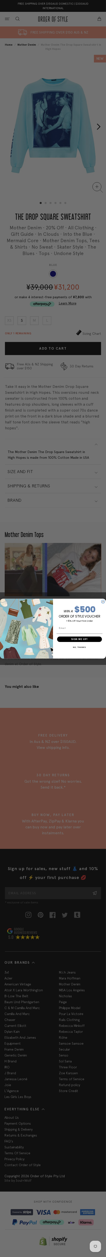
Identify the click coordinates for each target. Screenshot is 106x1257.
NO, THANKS (79, 647)
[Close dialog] (103, 601)
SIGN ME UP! (79, 639)
